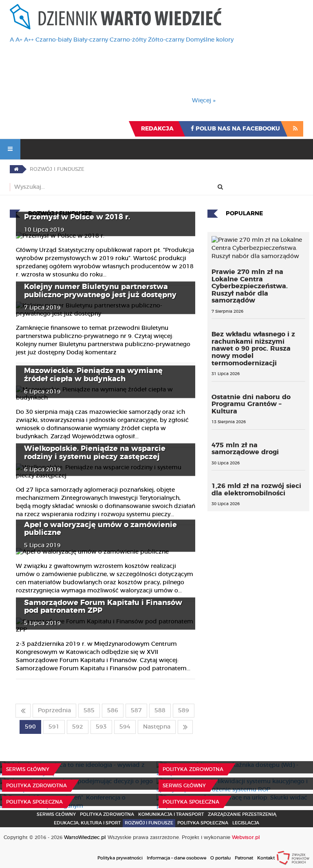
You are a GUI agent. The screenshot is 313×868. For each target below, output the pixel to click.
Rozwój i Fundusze (149, 823)
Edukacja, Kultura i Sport (87, 823)
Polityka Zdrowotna (193, 769)
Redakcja (157, 129)
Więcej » (204, 101)
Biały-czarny (90, 40)
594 (124, 727)
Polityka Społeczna (34, 802)
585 (89, 710)
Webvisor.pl (246, 837)
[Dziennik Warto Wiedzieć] (116, 16)
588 (159, 710)
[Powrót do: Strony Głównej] (16, 169)
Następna (156, 727)
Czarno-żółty (128, 40)
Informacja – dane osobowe (176, 858)
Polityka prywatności (120, 858)
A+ (18, 40)
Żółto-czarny (166, 40)
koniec (185, 727)
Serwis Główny (56, 814)
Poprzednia (54, 710)
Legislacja (245, 823)
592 (77, 727)
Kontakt (266, 858)
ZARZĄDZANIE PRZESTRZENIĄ (242, 814)
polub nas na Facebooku (237, 129)
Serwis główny (27, 769)
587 (136, 710)
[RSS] (295, 129)
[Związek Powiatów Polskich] (293, 857)
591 (54, 727)
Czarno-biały (53, 40)
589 (183, 710)
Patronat (244, 858)
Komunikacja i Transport (171, 814)
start (23, 711)
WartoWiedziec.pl (85, 837)
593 (101, 727)
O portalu (220, 858)
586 (112, 710)
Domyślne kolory (210, 40)
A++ (29, 40)
